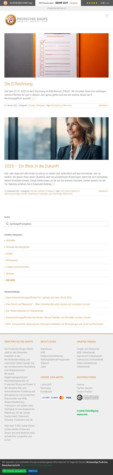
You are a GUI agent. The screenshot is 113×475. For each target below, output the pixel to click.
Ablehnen (33, 471)
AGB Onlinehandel (86, 352)
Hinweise (74, 3)
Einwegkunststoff (20, 194)
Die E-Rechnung (18, 83)
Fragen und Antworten (17, 267)
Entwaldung (32, 194)
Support (45, 363)
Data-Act (74, 191)
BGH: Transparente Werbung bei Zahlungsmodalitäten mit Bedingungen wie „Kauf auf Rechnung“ (55, 324)
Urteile (9, 253)
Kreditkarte (46, 391)
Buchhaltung (56, 105)
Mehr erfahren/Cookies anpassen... (37, 465)
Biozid (67, 191)
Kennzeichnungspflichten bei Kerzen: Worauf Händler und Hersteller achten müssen (48, 317)
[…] (33, 98)
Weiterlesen (103, 105)
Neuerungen (57, 194)
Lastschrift (46, 384)
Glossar (10, 273)
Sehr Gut (61, 2)
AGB (43, 352)
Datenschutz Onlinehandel (90, 359)
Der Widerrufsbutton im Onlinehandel (24, 310)
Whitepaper (40, 105)
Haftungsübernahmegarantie (55, 359)
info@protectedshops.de (56, 8)
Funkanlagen (43, 194)
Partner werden (85, 388)
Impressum (46, 349)
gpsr (50, 194)
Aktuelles (31, 105)
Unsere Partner (84, 391)
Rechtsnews (68, 194)
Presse (80, 384)
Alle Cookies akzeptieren (14, 471)
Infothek (41, 191)
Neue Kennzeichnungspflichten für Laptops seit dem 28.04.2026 (39, 297)
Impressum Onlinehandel (89, 356)
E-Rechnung (67, 105)
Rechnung (46, 388)
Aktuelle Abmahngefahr (18, 247)
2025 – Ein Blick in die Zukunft (31, 166)
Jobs (43, 366)
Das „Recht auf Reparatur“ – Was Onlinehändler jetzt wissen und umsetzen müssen (48, 304)
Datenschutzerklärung (52, 356)
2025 (62, 191)
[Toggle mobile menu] (107, 15)
